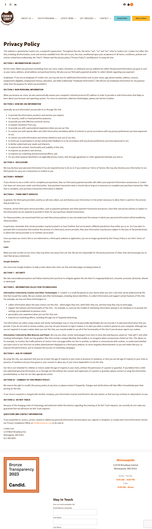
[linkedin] (15, 4)
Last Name (57, 527)
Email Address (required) (62, 508)
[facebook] (5, 4)
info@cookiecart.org (42, 423)
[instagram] (10, 4)
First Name (57, 518)
